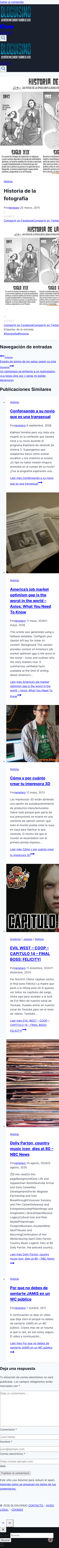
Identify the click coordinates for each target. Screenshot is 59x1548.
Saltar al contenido (12, 2)
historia (23, 333)
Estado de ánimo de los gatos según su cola (28, 359)
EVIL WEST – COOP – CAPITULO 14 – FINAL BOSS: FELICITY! (30, 954)
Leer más (31, 689)
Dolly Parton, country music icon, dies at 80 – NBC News (31, 1149)
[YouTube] (11, 28)
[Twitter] (7, 28)
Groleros (15, 939)
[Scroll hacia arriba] (3, 1523)
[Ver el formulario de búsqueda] (3, 38)
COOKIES (17, 1509)
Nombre (6, 1441)
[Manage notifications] (50, 1539)
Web (3, 1466)
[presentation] (32, 533)
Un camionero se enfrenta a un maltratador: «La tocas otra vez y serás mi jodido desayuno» (28, 374)
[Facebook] (2, 28)
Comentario (8, 1429)
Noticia (8, 181)
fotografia (11, 333)
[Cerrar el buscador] (3, 1529)
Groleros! (6, 32)
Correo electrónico (12, 1453)
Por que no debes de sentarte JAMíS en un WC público (30, 1293)
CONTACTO (36, 1505)
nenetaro (13, 207)
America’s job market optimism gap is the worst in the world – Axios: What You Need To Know (30, 600)
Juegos (27, 939)
